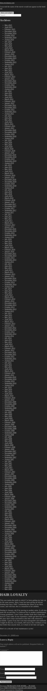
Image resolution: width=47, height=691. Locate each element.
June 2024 (8, 44)
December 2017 (10, 204)
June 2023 (8, 68)
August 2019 (9, 163)
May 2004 (8, 540)
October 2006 (9, 480)
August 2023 (9, 64)
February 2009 (10, 422)
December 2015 (10, 254)
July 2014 (8, 289)
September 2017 (10, 210)
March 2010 (9, 396)
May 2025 (8, 25)
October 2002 (9, 579)
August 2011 (9, 361)
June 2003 (8, 562)
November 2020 (10, 132)
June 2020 (8, 142)
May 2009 (8, 416)
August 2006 (9, 484)
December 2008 (10, 426)
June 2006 (8, 488)
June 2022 (8, 93)
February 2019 (10, 175)
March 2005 (9, 519)
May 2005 (8, 515)
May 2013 (8, 317)
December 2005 (10, 501)
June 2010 (8, 389)
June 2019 (8, 167)
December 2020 (10, 130)
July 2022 (8, 91)
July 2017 (8, 214)
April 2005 (8, 517)
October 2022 (9, 85)
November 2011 (10, 354)
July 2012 (8, 338)
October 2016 (9, 233)
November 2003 (10, 552)
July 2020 (8, 140)
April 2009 (8, 418)
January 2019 (9, 177)
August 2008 (9, 435)
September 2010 (10, 383)
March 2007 (9, 470)
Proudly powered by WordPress (11, 690)
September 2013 (10, 309)
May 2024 (8, 46)
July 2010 (8, 387)
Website (3, 677)
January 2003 (9, 573)
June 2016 (8, 241)
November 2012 (10, 330)
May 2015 (8, 268)
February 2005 (10, 521)
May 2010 (8, 391)
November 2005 (10, 503)
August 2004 (9, 533)
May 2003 (8, 564)
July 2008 (8, 437)
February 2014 (10, 299)
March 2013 (9, 321)
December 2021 (10, 105)
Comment (4, 650)
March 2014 (9, 297)
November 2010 (10, 379)
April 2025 (8, 27)
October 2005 (9, 505)
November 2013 (10, 305)
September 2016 (10, 235)
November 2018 (10, 181)
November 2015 (10, 256)
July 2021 (8, 116)
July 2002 (8, 585)
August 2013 (9, 311)
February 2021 (10, 126)
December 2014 (10, 278)
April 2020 (8, 147)
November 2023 (10, 58)
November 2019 (10, 157)
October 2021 (9, 109)
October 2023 (9, 60)
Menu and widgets (7, 13)
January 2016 (9, 251)
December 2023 (10, 56)
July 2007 (8, 461)
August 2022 (9, 89)
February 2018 (10, 200)
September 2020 (10, 136)
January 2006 (9, 498)
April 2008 (8, 443)
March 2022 (9, 99)
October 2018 (9, 184)
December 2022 (10, 81)
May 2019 (8, 169)
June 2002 (8, 587)
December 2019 (10, 155)
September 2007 (10, 457)
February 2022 (10, 101)
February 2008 (10, 447)
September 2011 (10, 359)
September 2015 (10, 260)
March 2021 (9, 124)
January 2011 (9, 375)
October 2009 (9, 406)
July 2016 (8, 239)
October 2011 (9, 356)
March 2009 (9, 420)
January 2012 (9, 350)
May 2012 (8, 342)
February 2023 (10, 77)
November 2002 (10, 577)
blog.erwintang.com (7, 3)
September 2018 (10, 186)
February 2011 (10, 373)
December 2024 (10, 31)
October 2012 (9, 332)
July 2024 (8, 42)
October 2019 (9, 159)
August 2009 (9, 410)
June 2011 (8, 365)
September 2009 (10, 408)
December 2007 (10, 451)
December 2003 (10, 550)
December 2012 (10, 328)
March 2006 (9, 494)
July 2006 (8, 486)
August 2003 (9, 558)
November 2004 (10, 527)
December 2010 (10, 377)
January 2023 (9, 79)
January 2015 (9, 276)
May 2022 (8, 95)
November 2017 (10, 206)
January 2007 (9, 474)
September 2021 (10, 112)
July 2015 (8, 264)
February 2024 (10, 52)
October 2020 (9, 134)
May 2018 (8, 194)
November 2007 (10, 453)
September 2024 (10, 37)
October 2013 (9, 307)
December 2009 (10, 402)
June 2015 (8, 266)
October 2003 (9, 554)
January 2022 (9, 103)
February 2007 (10, 472)
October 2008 (9, 431)
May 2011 (8, 367)
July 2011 (8, 363)
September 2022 (10, 87)
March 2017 (9, 223)
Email (2, 673)
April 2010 (8, 393)
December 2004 (10, 525)
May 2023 (8, 70)
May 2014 (8, 293)
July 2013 (8, 313)
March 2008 (9, 445)
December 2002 (10, 575)
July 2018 (8, 190)
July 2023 (8, 66)
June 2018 (8, 192)
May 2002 (8, 589)
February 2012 (10, 348)
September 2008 (10, 433)
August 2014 (9, 286)
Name (2, 669)
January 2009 (9, 424)
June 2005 (8, 513)
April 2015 (8, 270)
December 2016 (10, 229)
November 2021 (10, 107)
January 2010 (9, 400)
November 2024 (10, 33)
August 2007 (9, 459)
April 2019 (8, 171)
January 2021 (9, 128)
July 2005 (8, 511)
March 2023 (9, 74)
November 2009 (10, 404)
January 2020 (9, 153)
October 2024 (9, 35)
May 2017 (8, 219)
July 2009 (8, 412)
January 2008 (9, 449)
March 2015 (9, 272)
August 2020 (9, 138)
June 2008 (8, 439)
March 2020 (9, 149)
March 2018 (9, 198)
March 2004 (9, 544)
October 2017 (9, 208)
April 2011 (8, 369)
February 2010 (10, 398)
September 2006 (10, 482)
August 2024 (9, 39)
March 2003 (9, 568)
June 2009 (8, 414)
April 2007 (8, 468)
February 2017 (10, 225)
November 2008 (10, 428)
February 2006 (10, 496)
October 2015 (9, 258)
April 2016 (8, 245)
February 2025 (10, 29)
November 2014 (10, 280)
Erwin (16, 635)
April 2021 (8, 122)
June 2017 (8, 216)
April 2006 (8, 492)
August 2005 (9, 509)
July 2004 (8, 536)
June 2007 (8, 463)
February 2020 (10, 151)
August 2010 (9, 385)
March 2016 (9, 247)
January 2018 (9, 202)
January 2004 (9, 548)
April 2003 (8, 566)
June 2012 (8, 340)
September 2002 (10, 581)
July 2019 (8, 165)
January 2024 (9, 54)
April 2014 (8, 295)
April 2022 (8, 97)
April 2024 (8, 48)
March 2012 (9, 346)
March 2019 (9, 173)
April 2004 (8, 542)
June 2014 (8, 291)
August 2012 (9, 336)
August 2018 (9, 188)
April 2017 (8, 221)
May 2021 (8, 120)
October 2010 (9, 381)
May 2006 (8, 490)
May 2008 (8, 441)
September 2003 (10, 556)
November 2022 (10, 83)
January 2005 (9, 523)
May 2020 (8, 144)
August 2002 (9, 583)
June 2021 (8, 118)
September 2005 (10, 507)
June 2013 (8, 315)
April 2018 (8, 196)
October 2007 (9, 455)
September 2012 (10, 334)
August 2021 (9, 114)
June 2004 (8, 538)
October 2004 (9, 529)
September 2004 (10, 531)
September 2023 (10, 62)
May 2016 (8, 243)
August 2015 (9, 262)
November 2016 (10, 231)
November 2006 (10, 478)
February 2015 (10, 274)
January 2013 (9, 326)
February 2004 (10, 546)
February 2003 (10, 571)
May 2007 (8, 466)
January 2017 (9, 227)
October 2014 (9, 282)
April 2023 (8, 72)
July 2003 (8, 560)
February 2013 (10, 324)
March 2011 (9, 371)
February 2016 (10, 249)
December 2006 (10, 476)
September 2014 (10, 284)
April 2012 (8, 344)
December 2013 (10, 303)
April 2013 (8, 319)
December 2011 (10, 352)
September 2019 (10, 161)
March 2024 (9, 50)
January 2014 (9, 301)
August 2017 (9, 212)
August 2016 (9, 237)
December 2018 (10, 179)
